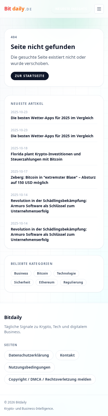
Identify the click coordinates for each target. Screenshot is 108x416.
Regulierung (73, 282)
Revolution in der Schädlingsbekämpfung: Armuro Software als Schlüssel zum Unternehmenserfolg (49, 206)
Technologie (66, 273)
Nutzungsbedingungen (29, 367)
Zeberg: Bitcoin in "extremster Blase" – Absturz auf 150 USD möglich (53, 180)
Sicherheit (22, 282)
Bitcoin (42, 273)
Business (21, 273)
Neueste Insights (71, 9)
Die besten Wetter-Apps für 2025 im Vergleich (52, 117)
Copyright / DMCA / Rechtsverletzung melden (50, 379)
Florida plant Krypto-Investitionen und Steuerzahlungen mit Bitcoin (46, 156)
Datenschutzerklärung (29, 355)
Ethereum (47, 282)
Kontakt (67, 355)
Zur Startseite (30, 76)
